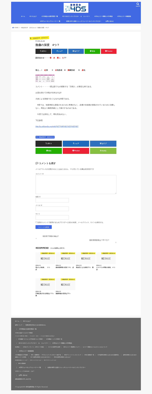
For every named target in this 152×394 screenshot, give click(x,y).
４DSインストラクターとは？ (36, 360)
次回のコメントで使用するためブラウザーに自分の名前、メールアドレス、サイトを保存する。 (70, 222)
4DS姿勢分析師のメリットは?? (21, 360)
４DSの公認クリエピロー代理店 (24, 332)
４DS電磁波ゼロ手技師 (21, 354)
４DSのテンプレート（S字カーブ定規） (34, 347)
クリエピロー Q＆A (34, 335)
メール (38, 205)
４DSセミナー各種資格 (124, 16)
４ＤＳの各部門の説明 (54, 347)
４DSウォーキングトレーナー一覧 (51, 21)
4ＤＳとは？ (33, 16)
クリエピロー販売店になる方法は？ (48, 335)
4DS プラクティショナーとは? (50, 360)
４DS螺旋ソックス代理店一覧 (54, 339)
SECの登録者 (22, 363)
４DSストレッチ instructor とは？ (24, 371)
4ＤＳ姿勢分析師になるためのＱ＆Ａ (40, 357)
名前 (38, 197)
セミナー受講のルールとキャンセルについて (95, 347)
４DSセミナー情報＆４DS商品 (103, 16)
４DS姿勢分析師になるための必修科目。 (108, 354)
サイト (37, 214)
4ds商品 (17, 347)
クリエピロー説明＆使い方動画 (21, 335)
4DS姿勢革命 (30, 387)
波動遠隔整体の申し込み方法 (23, 379)
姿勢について (18, 325)
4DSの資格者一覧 (89, 354)
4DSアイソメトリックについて (72, 354)
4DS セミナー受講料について (71, 347)
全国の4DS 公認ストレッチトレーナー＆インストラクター (83, 21)
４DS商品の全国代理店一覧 (49, 16)
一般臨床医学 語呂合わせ (46, 137)
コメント (39, 174)
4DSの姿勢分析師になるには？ (62, 357)
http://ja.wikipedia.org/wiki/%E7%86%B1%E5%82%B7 (56, 126)
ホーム (23, 16)
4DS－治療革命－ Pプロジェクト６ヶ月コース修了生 (46, 354)
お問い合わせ (110, 21)
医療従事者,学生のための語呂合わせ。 (36, 325)
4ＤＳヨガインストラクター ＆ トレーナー (76, 16)
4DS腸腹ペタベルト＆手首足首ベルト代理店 (30, 339)
